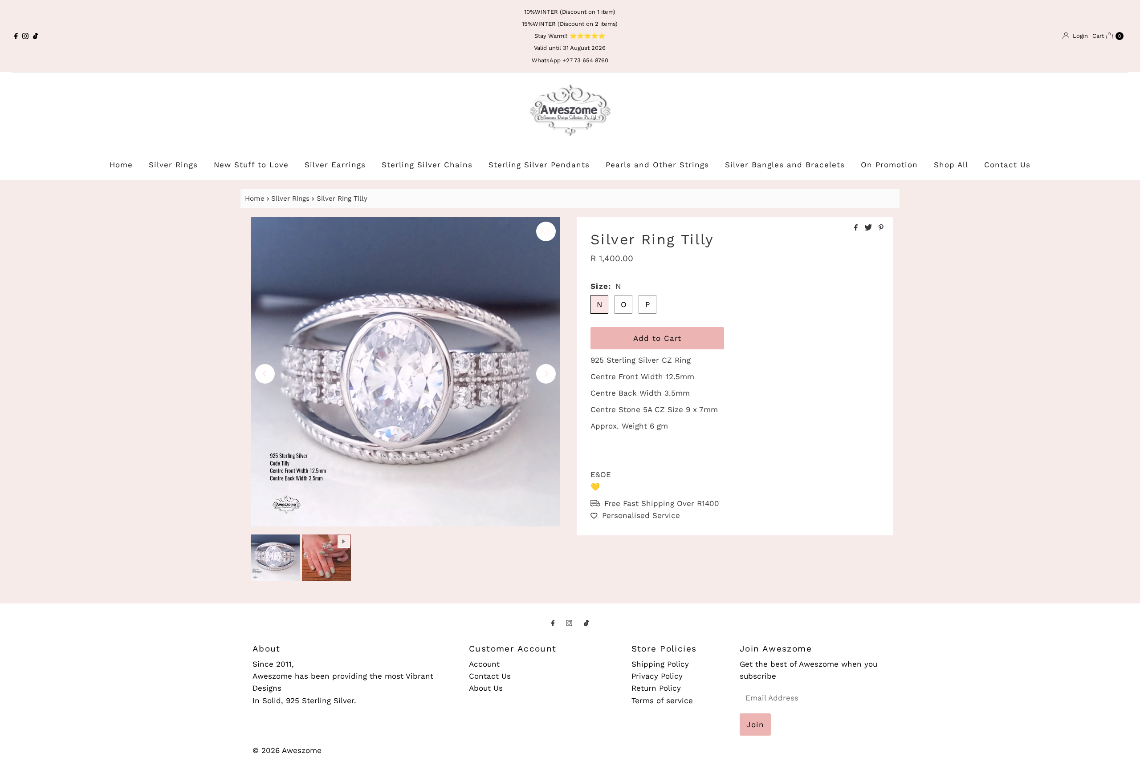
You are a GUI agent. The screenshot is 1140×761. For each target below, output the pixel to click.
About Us (486, 688)
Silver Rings (173, 164)
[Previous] (265, 374)
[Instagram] (25, 36)
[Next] (546, 374)
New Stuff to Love (251, 164)
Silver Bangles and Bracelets (785, 164)
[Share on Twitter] (869, 228)
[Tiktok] (35, 36)
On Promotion (889, 164)
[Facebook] (16, 36)
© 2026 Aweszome (287, 750)
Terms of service (662, 700)
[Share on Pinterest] (881, 228)
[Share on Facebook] (857, 228)
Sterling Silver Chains (427, 164)
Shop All (951, 164)
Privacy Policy (657, 676)
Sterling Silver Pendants (539, 164)
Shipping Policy (660, 664)
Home (121, 164)
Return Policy (656, 688)
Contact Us (1007, 164)
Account (484, 664)
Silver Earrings (335, 164)
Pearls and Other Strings (657, 164)
